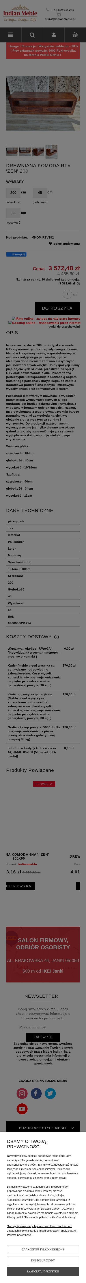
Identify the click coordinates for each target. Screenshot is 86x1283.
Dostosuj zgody (43, 1260)
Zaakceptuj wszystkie (43, 1271)
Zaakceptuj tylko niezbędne (43, 1249)
